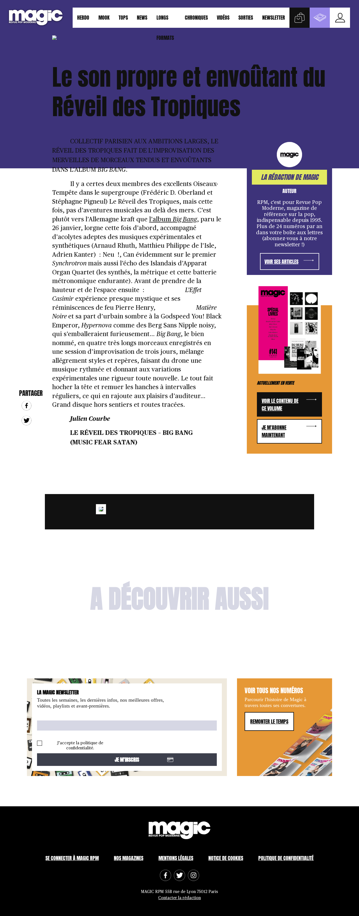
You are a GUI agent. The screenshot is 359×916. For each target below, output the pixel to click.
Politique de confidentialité (286, 858)
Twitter (26, 420)
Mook (104, 17)
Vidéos (223, 17)
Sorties (245, 17)
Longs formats (165, 21)
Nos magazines (128, 858)
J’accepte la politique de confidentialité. (80, 745)
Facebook (26, 405)
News (142, 17)
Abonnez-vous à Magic (320, 18)
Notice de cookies (225, 858)
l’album (173, 219)
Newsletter (273, 17)
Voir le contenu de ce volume (280, 404)
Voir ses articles (281, 261)
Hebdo (83, 17)
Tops (123, 17)
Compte (340, 18)
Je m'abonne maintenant (274, 431)
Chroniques (196, 17)
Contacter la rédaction (179, 898)
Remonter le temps (269, 721)
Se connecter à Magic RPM (72, 858)
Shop (299, 18)
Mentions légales (175, 858)
